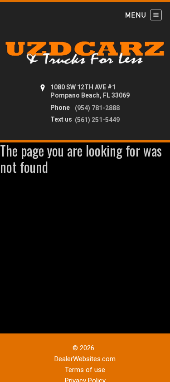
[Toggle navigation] (143, 15)
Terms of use (85, 370)
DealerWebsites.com (85, 359)
